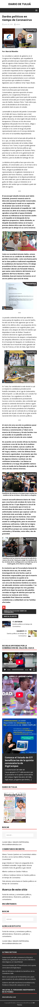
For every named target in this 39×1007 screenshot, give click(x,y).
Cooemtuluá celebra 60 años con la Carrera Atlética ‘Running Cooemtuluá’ (19, 856)
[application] (19, 662)
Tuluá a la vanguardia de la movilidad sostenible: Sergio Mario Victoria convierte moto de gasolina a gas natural (17, 865)
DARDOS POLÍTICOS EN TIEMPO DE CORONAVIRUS (15, 611)
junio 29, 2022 (8, 24)
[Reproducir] (5, 670)
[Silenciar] (30, 670)
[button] (36, 10)
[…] (30, 779)
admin (18, 24)
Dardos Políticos (22, 871)
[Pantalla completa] (34, 670)
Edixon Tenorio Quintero (10, 854)
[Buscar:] (19, 835)
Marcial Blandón (10, 616)
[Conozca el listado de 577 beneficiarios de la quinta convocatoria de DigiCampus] (19, 735)
